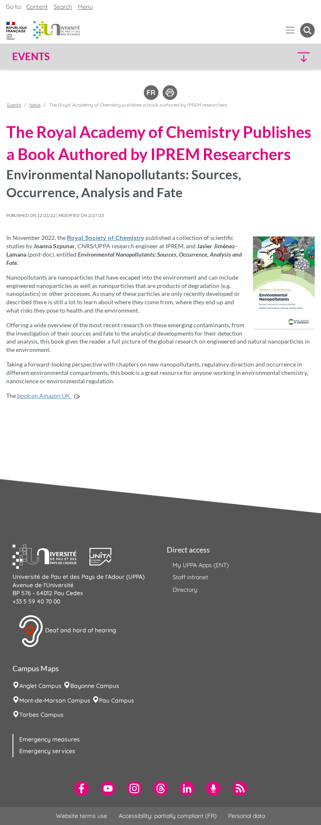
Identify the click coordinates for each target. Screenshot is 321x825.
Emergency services (47, 751)
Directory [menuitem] (185, 589)
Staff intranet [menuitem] (190, 577)
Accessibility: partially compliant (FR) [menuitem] (168, 816)
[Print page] (170, 92)
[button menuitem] (307, 30)
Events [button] (31, 56)
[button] (278, 56)
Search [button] (63, 6)
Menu (85, 6)
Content (37, 6)
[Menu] (290, 30)
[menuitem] (82, 788)
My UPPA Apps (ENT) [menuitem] (201, 565)
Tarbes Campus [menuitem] (41, 714)
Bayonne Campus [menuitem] (94, 686)
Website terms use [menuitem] (81, 816)
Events (14, 105)
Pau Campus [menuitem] (116, 700)
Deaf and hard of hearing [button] (79, 630)
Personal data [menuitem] (246, 816)
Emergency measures (49, 739)
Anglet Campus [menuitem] (40, 686)
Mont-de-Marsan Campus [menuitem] (54, 700)
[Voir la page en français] (151, 92)
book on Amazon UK (44, 395)
